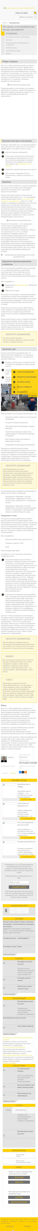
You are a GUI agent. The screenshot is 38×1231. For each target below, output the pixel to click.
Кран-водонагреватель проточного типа (17, 1055)
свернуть (34, 395)
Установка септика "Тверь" (12, 946)
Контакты (9, 1226)
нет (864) (13, 773)
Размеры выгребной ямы (26, 842)
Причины (9, 40)
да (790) (5, 773)
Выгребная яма (14, 23)
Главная (5, 23)
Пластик (19, 1177)
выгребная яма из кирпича (18, 165)
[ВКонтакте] (20, 772)
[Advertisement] (19, 118)
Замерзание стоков (13, 51)
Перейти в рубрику (9, 954)
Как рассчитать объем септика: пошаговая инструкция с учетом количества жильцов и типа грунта (18, 924)
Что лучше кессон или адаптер (14, 1047)
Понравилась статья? (8, 766)
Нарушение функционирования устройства (17, 44)
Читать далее (27, 799)
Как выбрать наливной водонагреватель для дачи (18, 1039)
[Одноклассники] (25, 772)
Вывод (8, 54)
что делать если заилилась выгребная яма (17, 200)
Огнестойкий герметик (25, 1026)
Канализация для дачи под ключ (14, 1018)
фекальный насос (21, 285)
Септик (19, 1197)
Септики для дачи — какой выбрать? (16, 938)
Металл (19, 1182)
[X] (23, 772)
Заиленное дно (11, 48)
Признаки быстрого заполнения (17, 37)
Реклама (27, 1226)
